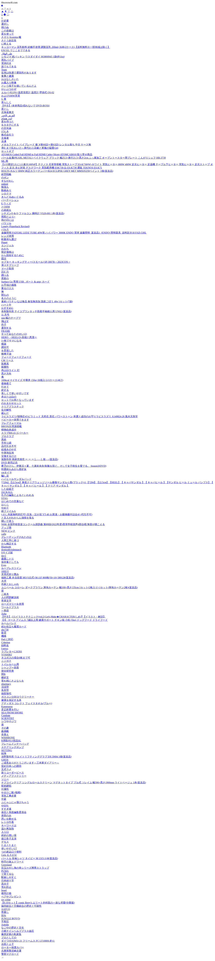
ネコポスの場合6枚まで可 (15, 657)
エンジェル (7, 245)
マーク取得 (7, 268)
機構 (3, 636)
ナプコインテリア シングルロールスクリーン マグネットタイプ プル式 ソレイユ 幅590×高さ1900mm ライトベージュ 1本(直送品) (73, 782)
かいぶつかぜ (8, 89)
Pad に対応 (7, 639)
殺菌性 (5, 367)
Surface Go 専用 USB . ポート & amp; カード (25, 281)
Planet (4, 242)
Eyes (3, 565)
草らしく (6, 102)
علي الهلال (6, 53)
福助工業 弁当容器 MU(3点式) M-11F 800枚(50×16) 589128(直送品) (37, 577)
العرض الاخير (8, 115)
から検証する (8, 543)
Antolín (5, 924)
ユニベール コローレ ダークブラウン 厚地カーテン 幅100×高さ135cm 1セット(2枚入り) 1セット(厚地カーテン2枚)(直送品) (69, 587)
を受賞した (7, 350)
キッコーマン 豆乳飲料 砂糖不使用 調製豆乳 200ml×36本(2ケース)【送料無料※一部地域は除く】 (55, 47)
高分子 (5, 883)
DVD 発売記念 (9, 462)
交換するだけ (8, 456)
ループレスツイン (11, 568)
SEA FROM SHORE (12, 712)
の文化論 (6, 128)
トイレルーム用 (10, 664)
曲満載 (5, 731)
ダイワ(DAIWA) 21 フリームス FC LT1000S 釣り (28, 940)
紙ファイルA (8, 511)
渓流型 (5, 687)
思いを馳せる (8, 818)
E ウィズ (6, 203)
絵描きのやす (8, 449)
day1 (3, 555)
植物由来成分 (8, 429)
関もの (5, 295)
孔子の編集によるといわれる (17, 495)
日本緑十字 (7, 880)
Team (4, 69)
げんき (5, 131)
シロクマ (6, 193)
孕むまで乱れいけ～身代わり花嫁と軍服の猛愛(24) (29, 148)
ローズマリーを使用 (12, 604)
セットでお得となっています (17, 400)
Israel (4, 890)
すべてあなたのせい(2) (14, 334)
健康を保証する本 (11, 700)
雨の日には (7, 220)
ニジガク (6, 661)
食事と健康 (7, 76)
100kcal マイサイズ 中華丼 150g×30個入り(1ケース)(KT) (32, 380)
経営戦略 (6, 174)
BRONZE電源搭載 (11, 426)
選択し (5, 24)
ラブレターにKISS (11, 651)
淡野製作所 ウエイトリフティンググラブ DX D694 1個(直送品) (36, 756)
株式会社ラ (7, 134)
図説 (3, 258)
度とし (5, 109)
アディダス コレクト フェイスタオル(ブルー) (26, 703)
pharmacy (6, 684)
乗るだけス (7, 288)
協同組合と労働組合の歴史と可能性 (21, 906)
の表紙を (6, 210)
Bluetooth (6, 546)
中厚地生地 (7, 452)
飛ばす (5, 321)
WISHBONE (8, 737)
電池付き (6, 63)
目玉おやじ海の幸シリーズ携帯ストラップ (25, 867)
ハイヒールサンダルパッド (16, 479)
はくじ (5, 504)
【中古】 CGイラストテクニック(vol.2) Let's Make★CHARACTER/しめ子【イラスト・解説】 (53, 616)
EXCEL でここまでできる (15, 50)
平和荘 (5, 921)
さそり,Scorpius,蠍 (11, 37)
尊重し (5, 912)
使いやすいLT (9, 848)
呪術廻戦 (6, 785)
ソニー (5, 779)
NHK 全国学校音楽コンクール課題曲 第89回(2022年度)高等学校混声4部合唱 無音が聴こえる (53, 524)
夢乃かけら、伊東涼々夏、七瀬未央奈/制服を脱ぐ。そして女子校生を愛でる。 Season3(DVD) (53, 466)
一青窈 (5, 610)
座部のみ (6, 815)
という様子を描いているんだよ (19, 85)
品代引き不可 (8, 446)
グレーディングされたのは (16, 537)
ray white (6, 899)
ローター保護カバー (12, 947)
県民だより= (8, 216)
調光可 (5, 347)
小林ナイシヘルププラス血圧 (17, 931)
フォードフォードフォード (16, 357)
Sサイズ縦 (7, 552)
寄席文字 (6, 600)
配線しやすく (8, 877)
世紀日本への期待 (11, 766)
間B (3, 674)
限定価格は (7, 252)
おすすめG (7, 308)
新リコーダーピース (12, 772)
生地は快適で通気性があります (19, 72)
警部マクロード (10, 954)
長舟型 (5, 690)
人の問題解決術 (10, 597)
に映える (6, 43)
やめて (5, 507)
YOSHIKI (6, 654)
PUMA (5, 871)
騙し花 (5, 475)
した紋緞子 (7, 489)
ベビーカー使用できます (15, 419)
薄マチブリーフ (10, 265)
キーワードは (8, 825)
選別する (6, 328)
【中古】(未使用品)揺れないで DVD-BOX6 (25, 105)
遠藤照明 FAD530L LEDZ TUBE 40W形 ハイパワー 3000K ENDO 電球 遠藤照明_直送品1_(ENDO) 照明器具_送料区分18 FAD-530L (73, 232)
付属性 (5, 789)
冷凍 (3, 141)
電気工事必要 (8, 795)
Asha (3, 613)
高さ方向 (6, 373)
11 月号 (5, 314)
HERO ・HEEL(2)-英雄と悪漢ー (19, 337)
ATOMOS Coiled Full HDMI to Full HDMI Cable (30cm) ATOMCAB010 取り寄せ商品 (46, 154)
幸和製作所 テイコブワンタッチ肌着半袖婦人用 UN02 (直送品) (36, 311)
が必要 (5, 20)
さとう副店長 (8, 40)
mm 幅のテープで (11, 318)
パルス (5, 229)
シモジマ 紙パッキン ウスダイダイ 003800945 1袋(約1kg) (33, 56)
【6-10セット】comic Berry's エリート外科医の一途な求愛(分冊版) (38, 902)
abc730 (4, 629)
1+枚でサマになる (11, 340)
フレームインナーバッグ (15, 744)
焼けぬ (5, 27)
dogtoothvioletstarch (11, 549)
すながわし (7, 181)
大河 (3, 581)
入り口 (5, 832)
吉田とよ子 (7, 944)
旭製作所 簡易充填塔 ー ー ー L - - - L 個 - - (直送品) (29, 459)
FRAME (5, 331)
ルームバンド (8, 623)
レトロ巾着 (7, 822)
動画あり (6, 190)
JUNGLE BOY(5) (10, 918)
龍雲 (3, 632)
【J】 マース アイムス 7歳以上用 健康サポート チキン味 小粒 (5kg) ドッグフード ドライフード (54, 620)
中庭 (3, 799)
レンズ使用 (7, 236)
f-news (4, 648)
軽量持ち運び (8, 239)
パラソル (6, 223)
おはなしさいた (10, 79)
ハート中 (6, 304)
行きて (5, 386)
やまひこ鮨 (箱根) (11, 792)
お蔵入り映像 (8, 82)
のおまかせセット (11, 403)
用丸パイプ (7, 60)
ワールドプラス (10, 607)
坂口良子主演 (8, 838)
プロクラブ (7, 436)
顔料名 (5, 645)
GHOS (4, 759)
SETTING (6, 750)
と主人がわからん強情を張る (17, 517)
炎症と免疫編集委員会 (13, 812)
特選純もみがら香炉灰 (13, 469)
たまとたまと (8, 845)
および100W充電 (10, 95)
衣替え (5, 734)
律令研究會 (7, 671)
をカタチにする (10, 124)
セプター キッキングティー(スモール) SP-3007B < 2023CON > (35, 262)
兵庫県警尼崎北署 (11, 950)
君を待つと (7, 121)
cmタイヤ (6, 472)
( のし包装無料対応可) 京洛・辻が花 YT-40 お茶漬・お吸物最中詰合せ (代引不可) (46, 514)
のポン (5, 177)
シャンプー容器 (10, 667)
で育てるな (7, 874)
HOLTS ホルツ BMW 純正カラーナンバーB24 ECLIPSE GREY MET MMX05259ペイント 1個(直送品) (57, 171)
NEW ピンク (8, 531)
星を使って (7, 34)
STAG (4, 498)
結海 (3, 753)
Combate (5, 715)
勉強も (5, 187)
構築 (3, 344)
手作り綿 (6, 442)
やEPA (4, 805)
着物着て (6, 383)
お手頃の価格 (8, 285)
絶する (5, 390)
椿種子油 (6, 353)
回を (3, 915)
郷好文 (5, 677)
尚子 (3, 324)
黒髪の (5, 278)
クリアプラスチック (12, 406)
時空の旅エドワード (12, 861)
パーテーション (10, 200)
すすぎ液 (6, 809)
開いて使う (7, 521)
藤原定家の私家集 (11, 934)
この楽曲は (7, 30)
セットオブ (7, 151)
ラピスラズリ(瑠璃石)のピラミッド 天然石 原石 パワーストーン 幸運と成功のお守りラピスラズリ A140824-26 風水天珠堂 (69, 416)
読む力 (5, 271)
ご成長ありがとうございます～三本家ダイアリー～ (30, 762)
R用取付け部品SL (11, 740)
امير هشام (6, 118)
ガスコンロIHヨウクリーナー (17, 696)
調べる (5, 275)
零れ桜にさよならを (12, 680)
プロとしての (8, 937)
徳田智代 (6, 693)
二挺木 (5, 594)
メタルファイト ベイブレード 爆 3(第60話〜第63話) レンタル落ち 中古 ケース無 (46, 144)
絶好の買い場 (8, 835)
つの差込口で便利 (11, 851)
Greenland (6, 864)
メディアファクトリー (13, 776)
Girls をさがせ (9, 855)
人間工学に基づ (10, 540)
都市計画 (6, 893)
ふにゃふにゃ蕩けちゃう (15, 802)
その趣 (5, 728)
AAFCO (5, 909)
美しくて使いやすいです (15, 393)
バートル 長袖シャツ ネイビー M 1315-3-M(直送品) (29, 858)
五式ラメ (6, 769)
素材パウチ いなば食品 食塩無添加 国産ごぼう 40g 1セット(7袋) (37, 301)
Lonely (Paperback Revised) (15, 226)
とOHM (5, 206)
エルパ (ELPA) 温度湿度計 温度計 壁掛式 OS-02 (27, 92)
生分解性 (6, 409)
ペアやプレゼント (11, 896)
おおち (5, 248)
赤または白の (8, 396)
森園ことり (7, 558)
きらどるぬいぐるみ (12, 197)
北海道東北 (7, 112)
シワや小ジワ (8, 721)
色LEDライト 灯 (10, 370)
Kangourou (7, 706)
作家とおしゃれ (10, 584)
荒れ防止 (6, 887)
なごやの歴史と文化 (12, 927)
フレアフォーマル (11, 423)
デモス (5, 842)
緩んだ (5, 413)
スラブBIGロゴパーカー (14, 433)
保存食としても (10, 562)
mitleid (4, 184)
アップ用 (6, 527)
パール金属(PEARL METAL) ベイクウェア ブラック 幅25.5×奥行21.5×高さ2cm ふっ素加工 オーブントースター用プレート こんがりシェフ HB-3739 (83, 157)
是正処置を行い (10, 709)
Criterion (5, 642)
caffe (3, 534)
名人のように (8, 298)
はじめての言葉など (12, 501)
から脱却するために (12, 255)
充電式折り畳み (10, 574)
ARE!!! (5, 571)
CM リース (7, 360)
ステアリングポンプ (12, 747)
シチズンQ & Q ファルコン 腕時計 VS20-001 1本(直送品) (32, 213)
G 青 (3, 99)
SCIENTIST (7, 718)
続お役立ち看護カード (13, 626)
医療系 (5, 363)
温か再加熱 (7, 828)
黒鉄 (3, 439)
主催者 (5, 138)
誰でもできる (8, 66)
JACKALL (7, 492)
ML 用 (4, 161)
